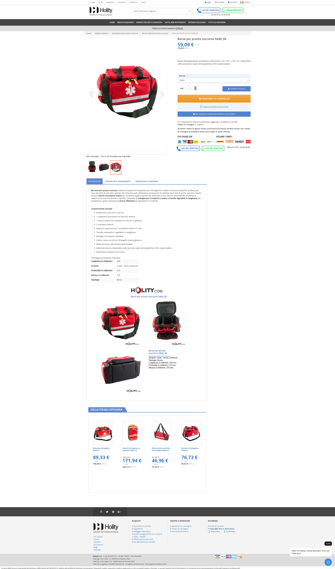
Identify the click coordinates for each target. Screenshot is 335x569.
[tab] (95, 181)
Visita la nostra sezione (167, 28)
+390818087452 (233, 10)
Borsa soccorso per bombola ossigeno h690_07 (161, 449)
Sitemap (97, 550)
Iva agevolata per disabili (144, 542)
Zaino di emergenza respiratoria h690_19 (131, 449)
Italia (247, 2)
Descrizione (94, 181)
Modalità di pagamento (117, 181)
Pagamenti (110, 2)
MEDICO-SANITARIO (125, 22)
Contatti (97, 542)
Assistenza (98, 544)
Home (93, 2)
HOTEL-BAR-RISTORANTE (175, 22)
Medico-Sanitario (102, 33)
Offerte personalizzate (143, 539)
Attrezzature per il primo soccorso (125, 33)
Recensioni (122, 2)
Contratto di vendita (142, 526)
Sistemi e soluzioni (197, 22)
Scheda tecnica (237, 88)
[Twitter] (107, 511)
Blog (101, 2)
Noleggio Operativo (141, 531)
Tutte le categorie (216, 22)
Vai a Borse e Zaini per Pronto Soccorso (215, 114)
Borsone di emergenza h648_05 (190, 449)
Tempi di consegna (180, 528)
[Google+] (119, 511)
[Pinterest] (113, 511)
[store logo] (101, 11)
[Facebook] (101, 511)
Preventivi (133, 2)
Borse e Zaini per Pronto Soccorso (155, 33)
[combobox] (162, 11)
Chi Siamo (98, 536)
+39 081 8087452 (210, 10)
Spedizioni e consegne (146, 181)
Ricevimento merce (180, 531)
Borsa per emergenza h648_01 (101, 449)
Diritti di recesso (216, 526)
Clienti (143, 2)
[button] (91, 94)
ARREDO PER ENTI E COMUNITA (149, 22)
